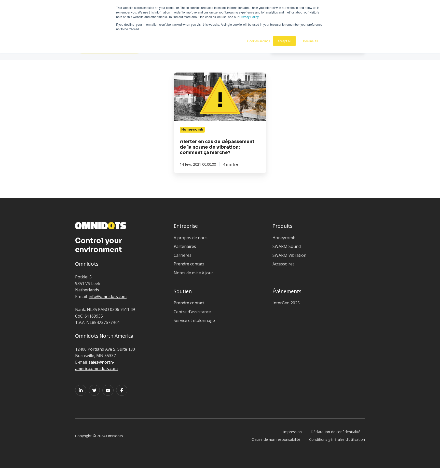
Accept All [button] (284, 41)
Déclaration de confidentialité (335, 431)
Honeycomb (283, 237)
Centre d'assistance (192, 312)
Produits (282, 225)
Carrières (182, 255)
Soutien (183, 291)
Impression (292, 431)
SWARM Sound (286, 246)
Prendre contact (189, 264)
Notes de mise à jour (193, 273)
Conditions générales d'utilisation (337, 439)
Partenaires (185, 246)
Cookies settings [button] (258, 41)
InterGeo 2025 (286, 303)
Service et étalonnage (194, 320)
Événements (286, 291)
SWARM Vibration (289, 255)
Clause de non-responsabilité (276, 439)
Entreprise (186, 225)
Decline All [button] (310, 41)
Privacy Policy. (249, 17)
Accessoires (283, 264)
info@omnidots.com (108, 296)
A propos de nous (191, 237)
